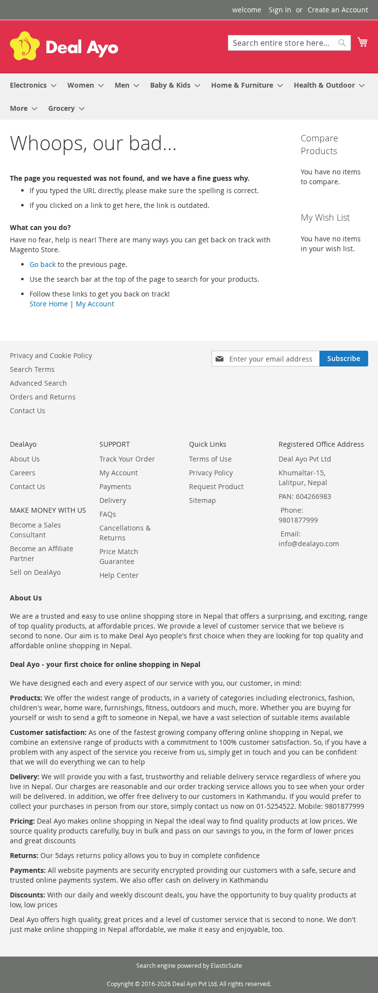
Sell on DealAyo (35, 572)
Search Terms (32, 369)
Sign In (280, 9)
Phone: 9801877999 (298, 515)
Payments (115, 486)
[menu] (189, 96)
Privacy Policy (211, 472)
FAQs (107, 514)
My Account (95, 303)
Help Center (119, 575)
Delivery (112, 500)
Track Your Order (127, 458)
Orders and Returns (43, 396)
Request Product (216, 486)
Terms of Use (210, 458)
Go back (43, 264)
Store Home (49, 303)
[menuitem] (30, 85)
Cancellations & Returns (125, 532)
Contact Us (27, 410)
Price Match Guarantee (118, 556)
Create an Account (338, 9)
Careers (22, 472)
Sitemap (202, 500)
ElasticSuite (226, 965)
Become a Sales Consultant (35, 529)
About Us (25, 458)
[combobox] (289, 43)
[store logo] (64, 46)
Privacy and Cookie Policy (51, 355)
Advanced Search (38, 383)
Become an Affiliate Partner (41, 553)
